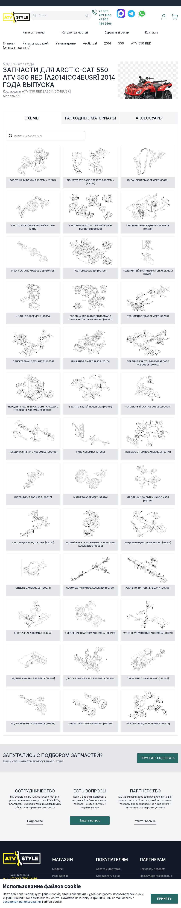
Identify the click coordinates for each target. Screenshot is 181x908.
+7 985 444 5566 (105, 21)
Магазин (62, 859)
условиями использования (22, 901)
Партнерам (153, 859)
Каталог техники (33, 32)
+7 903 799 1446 (105, 13)
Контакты (152, 32)
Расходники (60, 876)
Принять (164, 898)
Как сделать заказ (108, 876)
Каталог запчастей (75, 32)
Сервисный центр (116, 32)
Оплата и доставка (108, 869)
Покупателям (112, 859)
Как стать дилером (152, 869)
